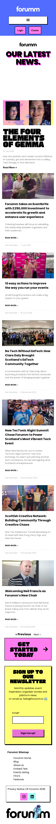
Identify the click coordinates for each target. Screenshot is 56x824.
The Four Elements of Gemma (24, 137)
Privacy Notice (16, 789)
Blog (16, 761)
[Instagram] (24, 796)
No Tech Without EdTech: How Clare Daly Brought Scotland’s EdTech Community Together (27, 357)
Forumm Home (22, 758)
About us (18, 765)
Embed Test (20, 768)
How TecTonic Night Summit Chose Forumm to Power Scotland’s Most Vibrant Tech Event (28, 436)
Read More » (10, 167)
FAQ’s (16, 776)
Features (18, 779)
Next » (37, 634)
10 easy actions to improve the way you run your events (26, 285)
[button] (28, 20)
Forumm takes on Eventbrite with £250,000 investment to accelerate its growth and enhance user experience (27, 210)
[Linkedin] (32, 796)
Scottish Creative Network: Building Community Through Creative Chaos (28, 520)
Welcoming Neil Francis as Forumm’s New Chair (25, 593)
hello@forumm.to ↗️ (35, 699)
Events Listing (21, 772)
